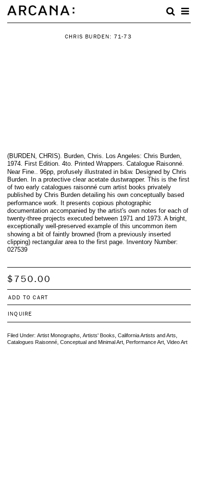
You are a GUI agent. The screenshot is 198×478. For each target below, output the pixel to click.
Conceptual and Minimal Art (91, 342)
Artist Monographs (58, 335)
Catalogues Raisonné (32, 342)
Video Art (177, 342)
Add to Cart (28, 297)
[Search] (170, 11)
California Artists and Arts (147, 335)
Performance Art (145, 342)
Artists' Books (99, 335)
